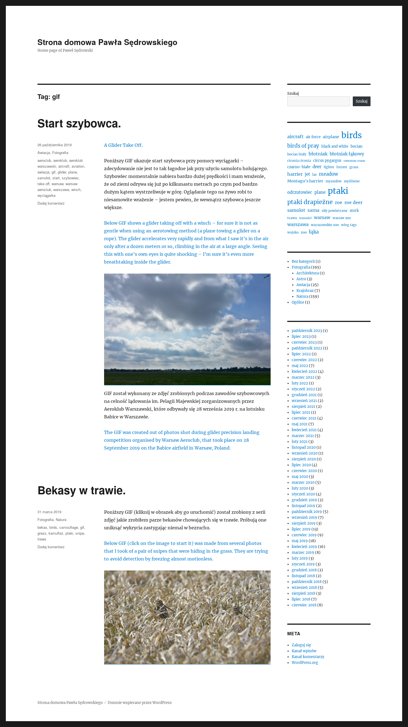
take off (43, 183)
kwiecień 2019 (304, 546)
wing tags (349, 225)
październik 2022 (307, 348)
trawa (41, 539)
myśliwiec (352, 181)
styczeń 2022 (303, 389)
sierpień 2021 (303, 406)
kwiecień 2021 (304, 430)
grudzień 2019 (304, 500)
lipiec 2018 (301, 599)
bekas (42, 527)
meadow (328, 174)
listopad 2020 (304, 447)
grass (41, 533)
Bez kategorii (303, 261)
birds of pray (303, 146)
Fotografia (60, 152)
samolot (43, 177)
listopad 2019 (303, 505)
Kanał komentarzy (308, 656)
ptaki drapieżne (310, 202)
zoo (304, 232)
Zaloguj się (301, 645)
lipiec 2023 (301, 336)
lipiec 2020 (301, 465)
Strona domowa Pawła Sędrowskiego (107, 42)
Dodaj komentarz (51, 203)
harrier (295, 174)
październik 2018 (307, 581)
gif (54, 172)
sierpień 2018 (303, 593)
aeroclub (44, 160)
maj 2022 (300, 365)
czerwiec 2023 (304, 342)
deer (317, 166)
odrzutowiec (299, 192)
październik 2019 (307, 511)
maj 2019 (300, 541)
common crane (354, 161)
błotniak (318, 154)
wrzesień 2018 (304, 587)
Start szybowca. (79, 123)
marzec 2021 (303, 435)
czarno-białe (298, 167)
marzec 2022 (303, 377)
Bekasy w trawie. (81, 490)
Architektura (307, 273)
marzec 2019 (303, 552)
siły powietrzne (334, 211)
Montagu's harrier (305, 180)
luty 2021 (300, 441)
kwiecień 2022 (304, 371)
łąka (314, 232)
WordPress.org (305, 662)
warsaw (57, 183)
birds (53, 527)
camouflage (68, 527)
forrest (341, 167)
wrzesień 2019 (304, 517)
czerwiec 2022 (304, 360)
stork (354, 211)
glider (62, 172)
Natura (61, 519)
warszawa (61, 189)
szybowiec (70, 177)
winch (75, 189)
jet (307, 174)
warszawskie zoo (325, 225)
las (314, 175)
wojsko (293, 232)
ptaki (69, 533)
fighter (329, 167)
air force (313, 137)
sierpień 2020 (304, 459)
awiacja (43, 172)
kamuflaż (56, 533)
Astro (301, 279)
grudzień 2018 (304, 570)
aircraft (63, 166)
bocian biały (296, 154)
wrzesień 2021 (304, 400)
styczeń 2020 (303, 494)
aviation (78, 166)
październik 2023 (307, 330)
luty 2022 (300, 383)
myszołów (334, 181)
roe (338, 202)
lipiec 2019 (301, 529)
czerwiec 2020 (304, 470)
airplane (331, 136)
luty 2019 (300, 558)
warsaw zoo (342, 218)
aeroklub (60, 160)
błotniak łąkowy (347, 154)
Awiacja (43, 152)
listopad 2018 (303, 576)
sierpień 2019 (304, 523)
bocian (356, 146)
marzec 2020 (303, 482)
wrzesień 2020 (305, 453)
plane (72, 172)
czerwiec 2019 (304, 535)
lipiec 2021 (301, 412)
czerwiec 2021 (304, 418)
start (56, 177)
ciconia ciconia (299, 161)
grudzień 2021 (304, 395)
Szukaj (293, 93)
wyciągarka (46, 195)
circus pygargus (327, 160)
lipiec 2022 (301, 354)
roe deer (353, 202)
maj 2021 (300, 424)
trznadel (305, 218)
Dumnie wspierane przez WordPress (140, 702)
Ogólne (298, 302)
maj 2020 (300, 476)
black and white (334, 146)
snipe (79, 533)
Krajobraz (305, 290)
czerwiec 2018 (304, 605)
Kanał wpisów (304, 651)
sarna (313, 210)
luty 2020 (300, 488)
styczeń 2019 (303, 564)
